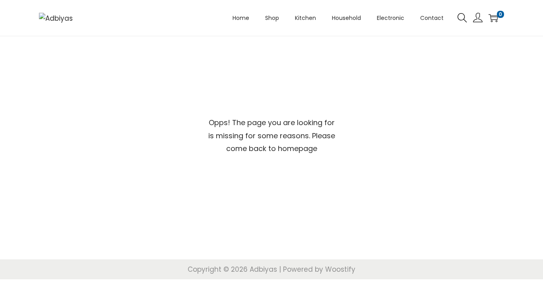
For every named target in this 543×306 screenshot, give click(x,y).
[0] (493, 18)
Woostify (340, 269)
